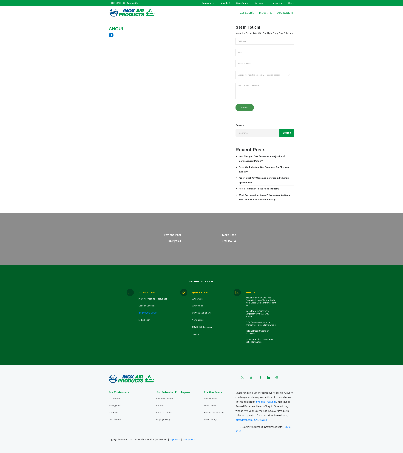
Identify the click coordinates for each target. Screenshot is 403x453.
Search (240, 125)
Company (206, 3)
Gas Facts (113, 412)
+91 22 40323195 (117, 3)
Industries (265, 12)
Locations (196, 334)
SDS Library (114, 398)
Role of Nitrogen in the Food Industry (259, 188)
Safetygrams (115, 405)
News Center (242, 3)
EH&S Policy (144, 320)
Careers (259, 3)
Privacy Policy (189, 439)
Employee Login (148, 312)
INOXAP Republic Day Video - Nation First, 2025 (259, 340)
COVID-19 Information (202, 327)
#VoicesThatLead (265, 401)
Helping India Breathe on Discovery (257, 332)
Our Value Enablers (201, 312)
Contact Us (132, 3)
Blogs (290, 3)
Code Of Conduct (164, 412)
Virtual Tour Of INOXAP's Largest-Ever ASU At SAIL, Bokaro (257, 314)
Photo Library (210, 419)
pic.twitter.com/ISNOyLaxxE (252, 420)
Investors (277, 3)
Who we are (198, 298)
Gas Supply (247, 12)
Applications (285, 12)
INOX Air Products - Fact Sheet (153, 298)
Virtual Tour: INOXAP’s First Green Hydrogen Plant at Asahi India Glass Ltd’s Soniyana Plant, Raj (261, 301)
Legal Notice (175, 439)
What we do (197, 305)
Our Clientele (115, 419)
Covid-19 (225, 3)
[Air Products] (132, 13)
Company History (164, 398)
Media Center (210, 398)
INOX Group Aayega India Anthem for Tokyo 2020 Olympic (260, 323)
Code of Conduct (146, 305)
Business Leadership (214, 412)
